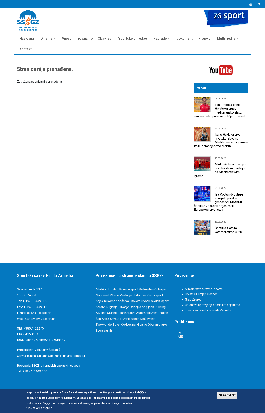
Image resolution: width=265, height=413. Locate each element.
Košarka (123, 301)
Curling (161, 307)
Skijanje (112, 313)
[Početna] (28, 20)
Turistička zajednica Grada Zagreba (208, 310)
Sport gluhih (104, 330)
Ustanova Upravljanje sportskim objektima (212, 305)
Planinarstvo (126, 313)
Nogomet (102, 295)
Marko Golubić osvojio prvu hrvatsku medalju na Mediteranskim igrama (220, 170)
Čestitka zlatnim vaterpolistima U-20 (228, 230)
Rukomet (110, 301)
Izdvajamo (85, 38)
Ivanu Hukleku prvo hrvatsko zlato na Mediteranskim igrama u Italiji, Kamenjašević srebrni (221, 140)
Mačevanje (147, 319)
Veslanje (126, 295)
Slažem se (227, 395)
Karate (100, 307)
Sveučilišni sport (152, 295)
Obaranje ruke (157, 324)
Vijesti (67, 38)
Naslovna (26, 38)
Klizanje (101, 313)
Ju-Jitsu (112, 289)
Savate (114, 319)
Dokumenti (184, 38)
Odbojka (160, 289)
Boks (116, 324)
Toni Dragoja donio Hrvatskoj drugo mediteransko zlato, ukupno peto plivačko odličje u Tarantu (220, 110)
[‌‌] (250, 4)
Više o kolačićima (39, 408)
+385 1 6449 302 (35, 301)
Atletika (101, 289)
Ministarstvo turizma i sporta (204, 289)
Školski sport (160, 301)
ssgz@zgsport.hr (39, 313)
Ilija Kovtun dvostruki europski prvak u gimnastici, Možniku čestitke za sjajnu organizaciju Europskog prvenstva (218, 202)
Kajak (99, 301)
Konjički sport (128, 289)
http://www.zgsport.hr (40, 319)
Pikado (114, 295)
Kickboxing (128, 324)
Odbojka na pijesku (142, 307)
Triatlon (163, 313)
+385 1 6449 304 (35, 371)
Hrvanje (141, 324)
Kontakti (26, 49)
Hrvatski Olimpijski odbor (201, 294)
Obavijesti (105, 38)
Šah (98, 319)
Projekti (204, 38)
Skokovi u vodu (140, 301)
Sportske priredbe (132, 38)
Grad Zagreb (193, 299)
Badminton (146, 289)
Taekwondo (104, 324)
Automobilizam (146, 313)
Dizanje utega (129, 319)
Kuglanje (112, 307)
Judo (136, 295)
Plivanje (123, 307)
